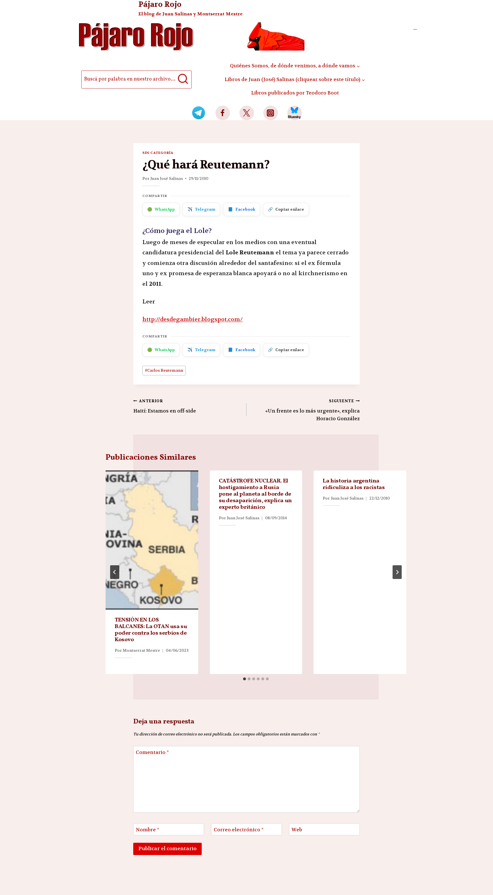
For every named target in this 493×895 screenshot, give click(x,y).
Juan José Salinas (166, 178)
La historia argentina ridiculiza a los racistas (354, 484)
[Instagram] (270, 113)
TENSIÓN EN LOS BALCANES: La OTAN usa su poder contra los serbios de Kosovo (151, 630)
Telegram (201, 209)
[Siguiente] (397, 572)
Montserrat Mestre (141, 650)
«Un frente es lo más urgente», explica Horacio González (312, 410)
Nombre (147, 829)
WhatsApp (161, 209)
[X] (246, 113)
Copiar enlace (286, 209)
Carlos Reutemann (164, 370)
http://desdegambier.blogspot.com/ (192, 319)
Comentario (152, 752)
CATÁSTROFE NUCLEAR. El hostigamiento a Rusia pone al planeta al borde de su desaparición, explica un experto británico (255, 494)
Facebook (241, 209)
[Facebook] (222, 113)
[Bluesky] (294, 113)
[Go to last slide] (114, 572)
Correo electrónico (239, 829)
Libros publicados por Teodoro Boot (295, 93)
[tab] (244, 678)
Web (297, 829)
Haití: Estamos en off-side (164, 406)
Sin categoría (157, 152)
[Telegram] (198, 113)
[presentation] (152, 540)
